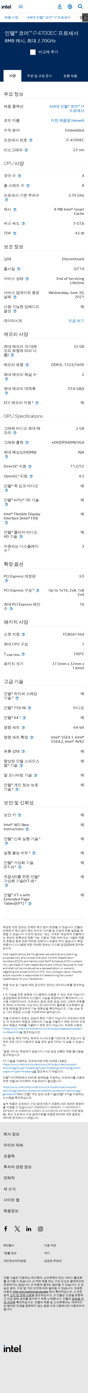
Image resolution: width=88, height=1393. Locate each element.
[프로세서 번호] (30, 140)
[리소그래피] (26, 150)
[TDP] (14, 233)
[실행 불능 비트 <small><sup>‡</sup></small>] (33, 853)
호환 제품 (70, 76)
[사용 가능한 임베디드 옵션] (14, 311)
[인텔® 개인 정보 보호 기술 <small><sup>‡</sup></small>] (16, 789)
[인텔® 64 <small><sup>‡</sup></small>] (24, 718)
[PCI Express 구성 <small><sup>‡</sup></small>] (37, 590)
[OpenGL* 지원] (31, 476)
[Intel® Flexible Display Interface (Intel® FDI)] (6, 522)
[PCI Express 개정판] (6, 580)
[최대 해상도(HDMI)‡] (6, 456)
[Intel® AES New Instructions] (27, 829)
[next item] (85, 17)
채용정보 (11, 1211)
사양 (12, 75)
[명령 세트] (23, 727)
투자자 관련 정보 (18, 1167)
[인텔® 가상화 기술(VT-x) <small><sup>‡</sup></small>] (19, 867)
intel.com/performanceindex (30, 1291)
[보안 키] (19, 815)
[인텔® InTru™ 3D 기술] (6, 504)
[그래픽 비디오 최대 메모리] (14, 433)
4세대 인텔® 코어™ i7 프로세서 (67, 108)
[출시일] (18, 269)
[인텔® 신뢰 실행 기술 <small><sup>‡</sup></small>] (6, 843)
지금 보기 (76, 320)
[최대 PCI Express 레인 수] (11, 609)
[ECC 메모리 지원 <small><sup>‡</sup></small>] (36, 403)
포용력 (9, 1156)
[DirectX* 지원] (29, 466)
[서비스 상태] (27, 279)
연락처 (9, 1178)
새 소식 (10, 1189)
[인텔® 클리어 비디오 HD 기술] (20, 536)
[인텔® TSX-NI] (29, 708)
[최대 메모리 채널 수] (6, 379)
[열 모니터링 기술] (35, 775)
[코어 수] (19, 176)
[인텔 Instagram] (41, 1229)
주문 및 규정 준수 (39, 76)
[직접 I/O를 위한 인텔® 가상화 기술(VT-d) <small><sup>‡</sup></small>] (6, 885)
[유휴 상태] (23, 751)
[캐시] (14, 209)
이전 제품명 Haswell (67, 120)
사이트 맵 (11, 1200)
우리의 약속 (13, 1145)
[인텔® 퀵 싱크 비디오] (6, 490)
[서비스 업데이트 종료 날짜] (14, 297)
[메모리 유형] (27, 365)
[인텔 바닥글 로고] (13, 1348)
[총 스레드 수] (28, 185)
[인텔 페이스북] (6, 1229)
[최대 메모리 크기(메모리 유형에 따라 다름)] (12, 355)
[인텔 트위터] (17, 1229)
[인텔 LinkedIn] (29, 1229)
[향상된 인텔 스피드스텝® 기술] (21, 765)
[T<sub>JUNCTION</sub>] (23, 654)
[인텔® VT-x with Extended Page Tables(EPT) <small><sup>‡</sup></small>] (29, 903)
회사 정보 (11, 1134)
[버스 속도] (23, 223)
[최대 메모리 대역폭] (6, 393)
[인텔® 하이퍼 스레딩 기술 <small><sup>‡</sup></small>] (16, 698)
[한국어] (69, 6)
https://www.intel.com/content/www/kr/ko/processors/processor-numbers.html (43, 1030)
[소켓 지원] (23, 634)
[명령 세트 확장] (31, 737)
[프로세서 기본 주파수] (6, 199)
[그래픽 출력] (27, 442)
